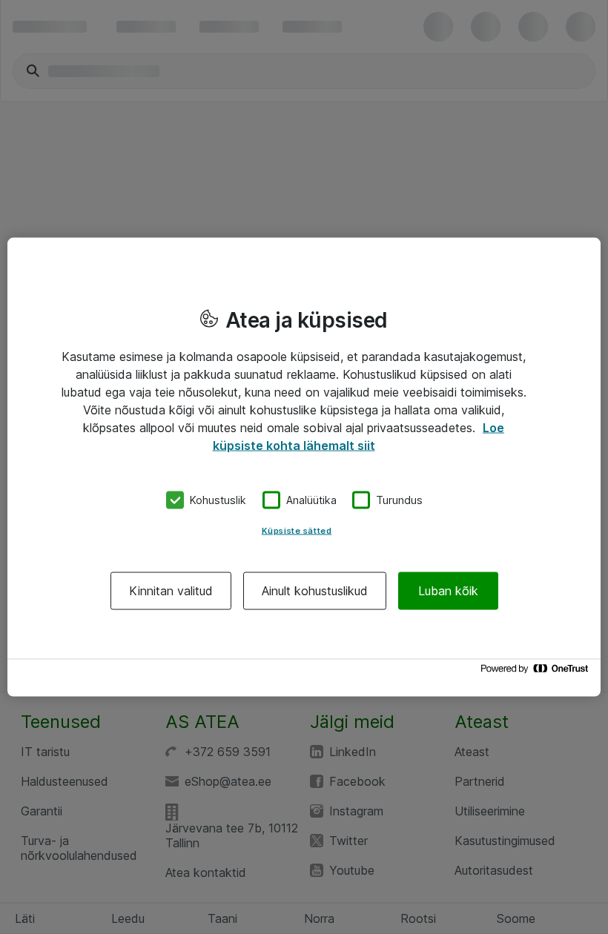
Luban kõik (448, 590)
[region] (304, 467)
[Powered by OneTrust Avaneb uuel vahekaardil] (536, 672)
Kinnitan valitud (171, 590)
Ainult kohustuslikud (315, 590)
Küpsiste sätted (297, 530)
